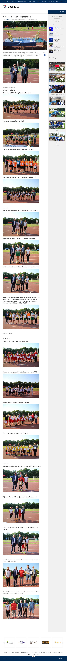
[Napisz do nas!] (63, 12)
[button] (58, 71)
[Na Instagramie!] (62, 12)
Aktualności (6, 11)
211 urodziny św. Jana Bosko (59, 28)
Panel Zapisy (55, 1)
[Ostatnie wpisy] (53, 25)
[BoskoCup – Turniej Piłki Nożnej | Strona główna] (11, 6)
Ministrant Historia (32, 1)
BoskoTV (44, 1)
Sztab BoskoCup (8, 19)
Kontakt (61, 1)
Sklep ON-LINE (36, 654)
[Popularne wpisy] (61, 25)
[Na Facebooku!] (60, 12)
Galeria (39, 1)
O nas (3, 1)
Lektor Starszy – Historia (10, 1)
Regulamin (50, 1)
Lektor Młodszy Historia (21, 1)
